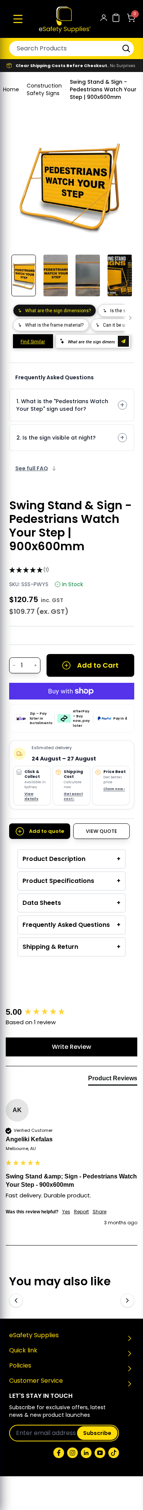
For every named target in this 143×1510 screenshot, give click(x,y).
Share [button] (99, 1212)
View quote (101, 831)
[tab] (112, 1080)
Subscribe (97, 1433)
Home (11, 89)
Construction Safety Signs (44, 89)
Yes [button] (66, 1212)
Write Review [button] (71, 1046)
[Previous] (16, 1300)
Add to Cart (98, 665)
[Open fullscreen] (123, 136)
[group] (72, 1012)
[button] (18, 19)
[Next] (127, 1300)
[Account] (104, 19)
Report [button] (81, 1212)
